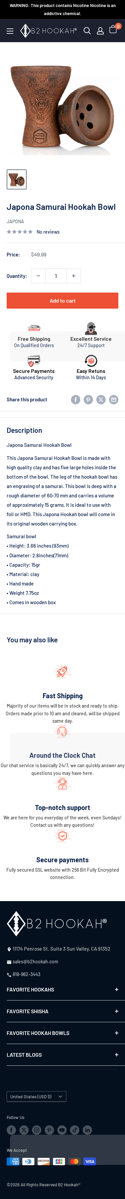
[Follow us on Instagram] (36, 1129)
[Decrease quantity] (38, 276)
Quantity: (17, 276)
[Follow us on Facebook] (11, 1129)
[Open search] (87, 30)
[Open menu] (10, 31)
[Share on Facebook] (75, 399)
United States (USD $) (30, 1096)
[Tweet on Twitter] (101, 399)
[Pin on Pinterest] (88, 399)
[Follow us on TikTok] (74, 1129)
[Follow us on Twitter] (24, 1129)
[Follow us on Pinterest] (49, 1129)
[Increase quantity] (74, 276)
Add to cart (63, 300)
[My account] (100, 30)
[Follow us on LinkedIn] (87, 1129)
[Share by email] (113, 399)
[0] (113, 30)
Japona (15, 221)
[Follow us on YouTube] (62, 1129)
